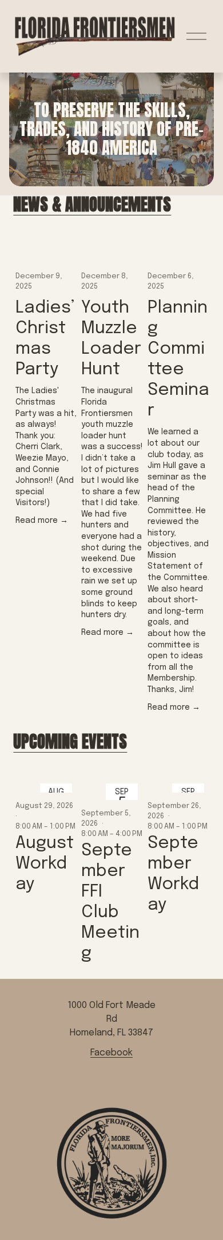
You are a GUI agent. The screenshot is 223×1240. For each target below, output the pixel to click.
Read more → (41, 521)
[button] (190, 227)
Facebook (111, 1053)
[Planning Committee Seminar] (179, 252)
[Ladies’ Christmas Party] (46, 252)
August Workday (44, 863)
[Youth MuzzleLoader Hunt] (112, 252)
